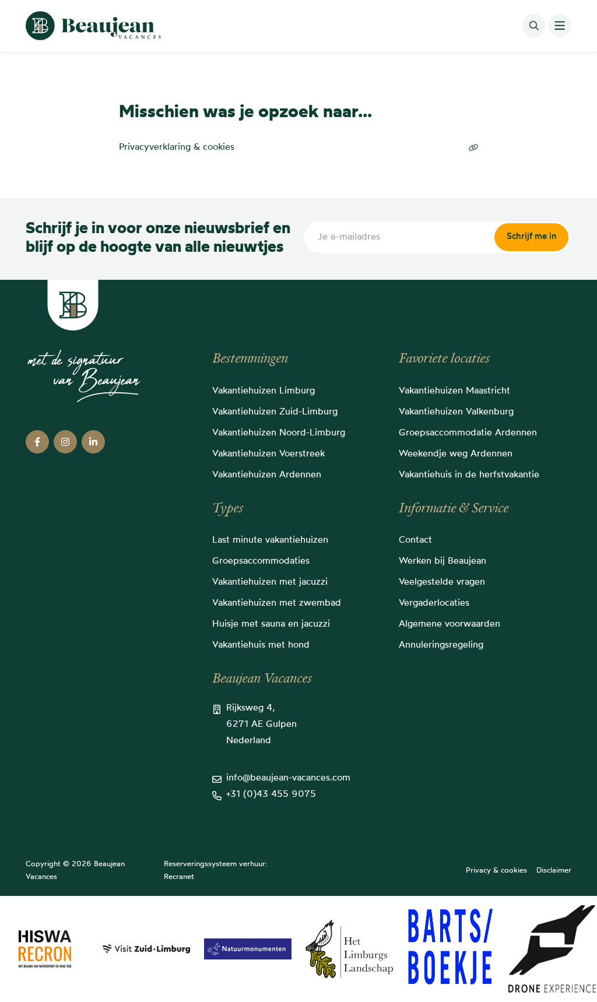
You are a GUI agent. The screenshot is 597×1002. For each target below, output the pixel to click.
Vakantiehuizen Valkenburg (456, 412)
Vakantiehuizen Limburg (263, 391)
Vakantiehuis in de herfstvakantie (469, 475)
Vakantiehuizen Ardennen (266, 475)
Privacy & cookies (496, 870)
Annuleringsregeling (441, 645)
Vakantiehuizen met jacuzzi (270, 582)
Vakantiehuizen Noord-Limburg (278, 433)
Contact (415, 540)
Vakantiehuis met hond (261, 645)
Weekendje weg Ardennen (455, 454)
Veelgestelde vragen (442, 582)
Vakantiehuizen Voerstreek (268, 454)
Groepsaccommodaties (261, 561)
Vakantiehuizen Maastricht (454, 391)
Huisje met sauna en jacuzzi (271, 624)
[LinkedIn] (93, 441)
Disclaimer (553, 870)
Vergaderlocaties (434, 603)
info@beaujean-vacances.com (288, 778)
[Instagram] (65, 441)
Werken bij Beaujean (442, 561)
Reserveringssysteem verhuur (214, 864)
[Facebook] (37, 441)
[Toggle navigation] (559, 25)
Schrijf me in (531, 237)
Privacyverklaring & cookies (176, 147)
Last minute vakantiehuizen (270, 540)
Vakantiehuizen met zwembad (276, 603)
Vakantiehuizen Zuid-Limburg (275, 412)
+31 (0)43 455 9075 (271, 794)
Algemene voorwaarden (449, 624)
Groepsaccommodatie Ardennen (468, 433)
